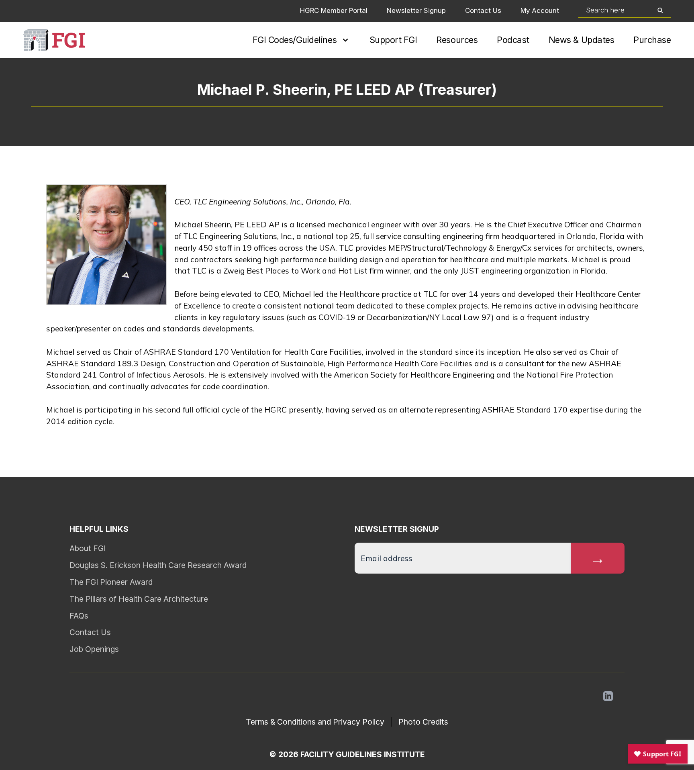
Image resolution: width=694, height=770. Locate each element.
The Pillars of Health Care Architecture (138, 599)
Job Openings (94, 649)
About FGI (87, 548)
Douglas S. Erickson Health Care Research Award (158, 565)
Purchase (652, 40)
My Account (539, 10)
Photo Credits (423, 722)
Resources (457, 40)
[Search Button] (660, 10)
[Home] (54, 40)
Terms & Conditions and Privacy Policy (315, 722)
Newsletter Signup (416, 10)
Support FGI (393, 40)
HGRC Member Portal (333, 10)
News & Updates (581, 40)
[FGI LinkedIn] (608, 696)
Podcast (513, 40)
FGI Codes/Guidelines (295, 40)
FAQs (78, 616)
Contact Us (483, 10)
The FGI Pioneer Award (111, 582)
